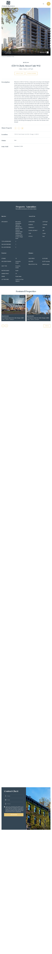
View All (47, 325)
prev (6, 52)
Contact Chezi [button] (19, 73)
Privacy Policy (18, 811)
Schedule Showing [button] (31, 73)
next (9, 52)
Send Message (13, 814)
